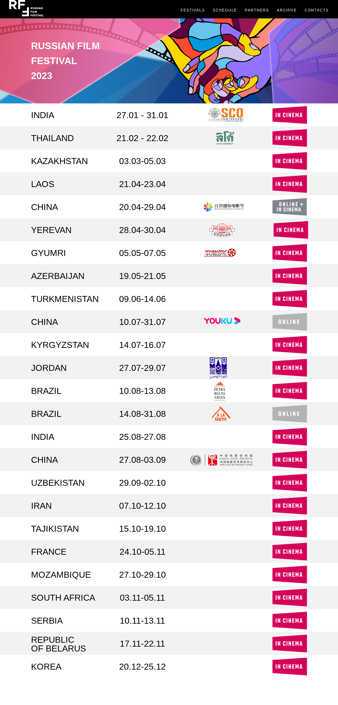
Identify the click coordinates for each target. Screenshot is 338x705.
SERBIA (47, 620)
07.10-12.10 (142, 506)
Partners (257, 10)
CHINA (44, 207)
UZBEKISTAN (58, 483)
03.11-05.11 (142, 598)
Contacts (317, 10)
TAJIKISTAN (55, 529)
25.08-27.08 (142, 437)
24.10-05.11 (143, 552)
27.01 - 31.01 (142, 115)
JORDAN (49, 368)
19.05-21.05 (142, 276)
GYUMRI (48, 253)
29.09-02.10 (142, 483)
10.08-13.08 (142, 391)
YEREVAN (51, 230)
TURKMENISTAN (65, 299)
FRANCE (48, 552)
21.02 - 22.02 (142, 138)
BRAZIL (46, 391)
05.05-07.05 (142, 253)
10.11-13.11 (142, 620)
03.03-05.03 (142, 161)
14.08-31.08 (142, 414)
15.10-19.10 (142, 529)
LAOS (42, 184)
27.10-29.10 (142, 575)
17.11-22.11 (142, 643)
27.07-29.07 (142, 368)
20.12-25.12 (142, 666)
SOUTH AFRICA (63, 598)
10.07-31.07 (142, 322)
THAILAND (52, 138)
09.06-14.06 (142, 299)
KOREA (46, 666)
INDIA (42, 115)
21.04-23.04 (142, 184)
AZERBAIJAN (57, 276)
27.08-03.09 (142, 460)
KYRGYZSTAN (60, 345)
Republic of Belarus (58, 644)
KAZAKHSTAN (59, 161)
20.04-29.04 (142, 207)
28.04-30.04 (142, 230)
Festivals (193, 10)
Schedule (225, 10)
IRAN (41, 506)
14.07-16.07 (142, 345)
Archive (287, 10)
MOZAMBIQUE (61, 575)
